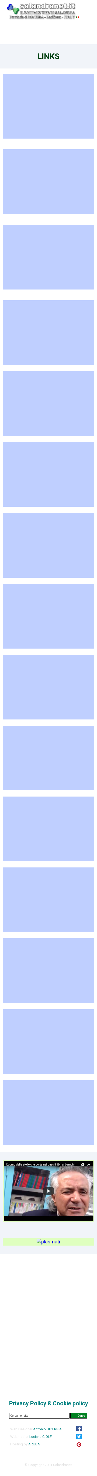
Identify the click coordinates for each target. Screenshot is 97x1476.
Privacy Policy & (48, 1403)
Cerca (81, 1415)
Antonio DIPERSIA (47, 1429)
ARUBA (34, 1444)
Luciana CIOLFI (41, 1437)
